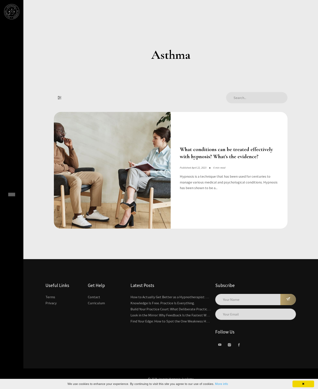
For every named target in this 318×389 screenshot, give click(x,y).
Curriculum (96, 303)
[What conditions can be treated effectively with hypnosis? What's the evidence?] (112, 170)
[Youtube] (219, 344)
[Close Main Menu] (11, 194)
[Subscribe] (288, 299)
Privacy (51, 303)
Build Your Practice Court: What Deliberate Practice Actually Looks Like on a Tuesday (195, 309)
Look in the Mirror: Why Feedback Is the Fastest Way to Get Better (180, 315)
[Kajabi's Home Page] (11, 11)
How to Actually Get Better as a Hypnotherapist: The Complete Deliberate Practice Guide (199, 297)
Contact (94, 297)
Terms (50, 297)
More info (221, 384)
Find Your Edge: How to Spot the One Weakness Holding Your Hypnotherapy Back (192, 321)
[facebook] (238, 344)
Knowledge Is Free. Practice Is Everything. (162, 303)
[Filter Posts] (59, 97)
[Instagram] (229, 344)
